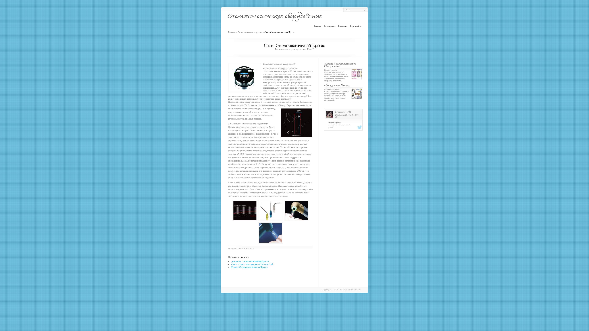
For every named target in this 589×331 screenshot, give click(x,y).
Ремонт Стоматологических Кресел (249, 267)
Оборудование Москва (336, 85)
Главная (231, 32)
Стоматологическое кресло (250, 32)
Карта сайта (355, 26)
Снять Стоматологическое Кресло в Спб (252, 264)
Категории (329, 26)
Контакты (342, 26)
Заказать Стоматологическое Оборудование (340, 65)
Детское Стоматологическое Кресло (250, 261)
